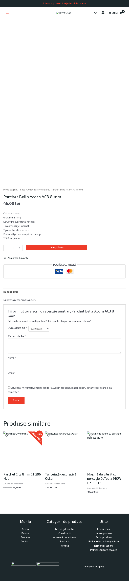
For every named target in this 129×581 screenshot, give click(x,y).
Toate (22, 189)
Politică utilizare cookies (103, 549)
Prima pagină (10, 189)
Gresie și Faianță (64, 528)
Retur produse (104, 537)
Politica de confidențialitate (103, 541)
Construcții (64, 533)
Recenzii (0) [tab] (10, 291)
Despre (25, 533)
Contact (25, 541)
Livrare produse (103, 533)
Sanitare (64, 541)
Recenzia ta (17, 336)
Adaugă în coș (57, 247)
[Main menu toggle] (7, 12)
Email (11, 372)
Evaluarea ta (17, 328)
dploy (101, 566)
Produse (25, 537)
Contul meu (103, 528)
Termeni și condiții (103, 545)
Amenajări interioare (38, 189)
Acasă (25, 528)
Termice (64, 545)
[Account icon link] (102, 12)
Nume (12, 357)
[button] (16, 258)
